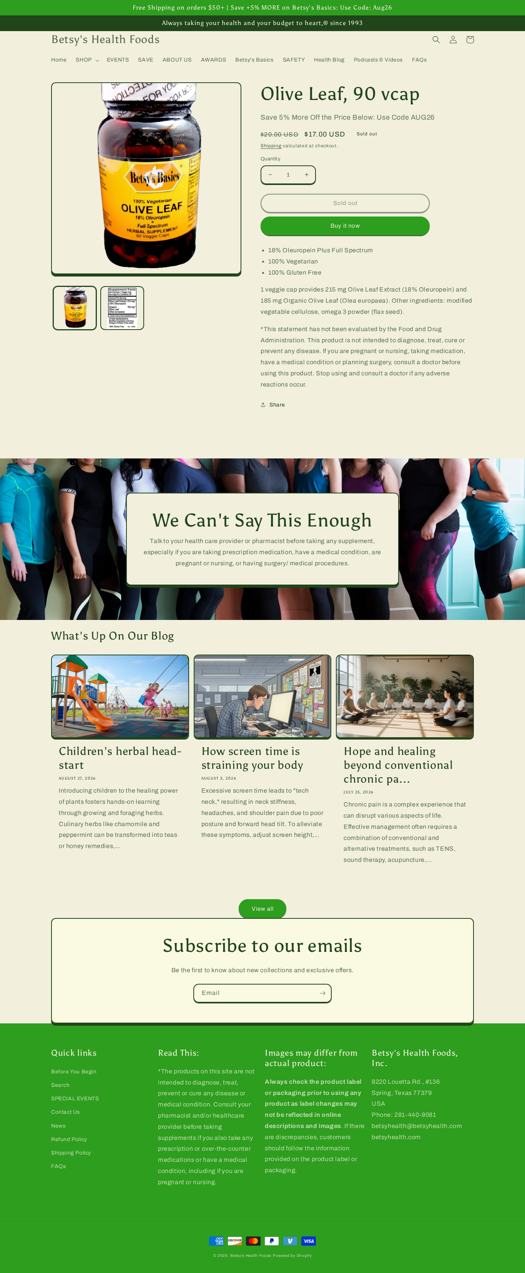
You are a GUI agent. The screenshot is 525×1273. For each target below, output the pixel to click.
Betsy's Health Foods (250, 1255)
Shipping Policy (71, 1153)
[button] (86, 60)
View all (263, 909)
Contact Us (65, 1112)
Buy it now (345, 226)
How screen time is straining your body (252, 758)
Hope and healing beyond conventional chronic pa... (398, 765)
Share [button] (277, 405)
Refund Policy (69, 1139)
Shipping (271, 145)
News (58, 1126)
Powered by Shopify (292, 1255)
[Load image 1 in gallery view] (74, 308)
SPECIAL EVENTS (75, 1098)
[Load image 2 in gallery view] (122, 308)
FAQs (58, 1166)
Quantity (271, 159)
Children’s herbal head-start (120, 758)
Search (60, 1085)
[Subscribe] (322, 993)
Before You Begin (74, 1072)
